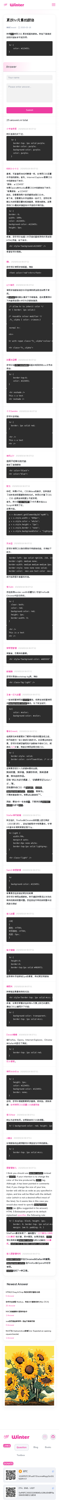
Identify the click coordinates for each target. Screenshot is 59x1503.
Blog (36, 1447)
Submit (29, 110)
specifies (22, 1215)
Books (48, 1447)
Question (22, 1447)
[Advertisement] (29, 1376)
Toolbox (21, 1455)
